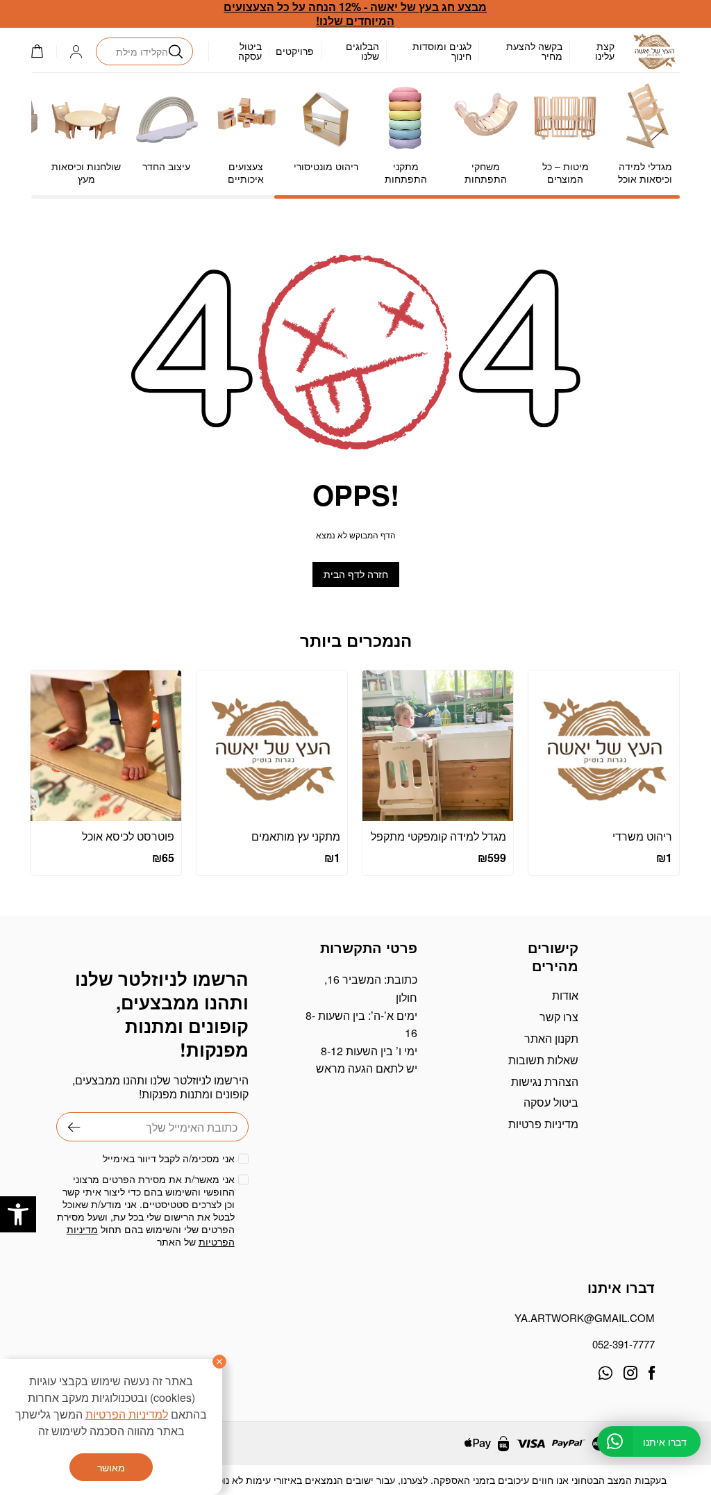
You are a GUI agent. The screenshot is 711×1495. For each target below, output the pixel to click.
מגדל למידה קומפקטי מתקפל (438, 836)
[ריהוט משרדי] (603, 745)
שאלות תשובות (543, 1060)
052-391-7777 (623, 1344)
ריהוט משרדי (642, 836)
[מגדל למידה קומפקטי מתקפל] (437, 745)
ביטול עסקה (250, 50)
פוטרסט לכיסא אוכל (128, 836)
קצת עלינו (604, 50)
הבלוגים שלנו (362, 50)
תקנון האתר (551, 1038)
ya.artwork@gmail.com (585, 1317)
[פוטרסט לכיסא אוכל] (106, 745)
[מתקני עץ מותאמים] (271, 745)
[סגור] (219, 1362)
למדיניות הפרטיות (126, 1414)
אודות (565, 995)
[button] (18, 1214)
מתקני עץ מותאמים (295, 836)
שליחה (68, 1127)
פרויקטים (295, 51)
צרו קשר (558, 1017)
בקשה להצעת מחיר (534, 50)
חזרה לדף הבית (356, 574)
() (43, 51)
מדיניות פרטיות (543, 1124)
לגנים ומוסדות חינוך (441, 50)
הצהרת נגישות (544, 1081)
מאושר (111, 1467)
